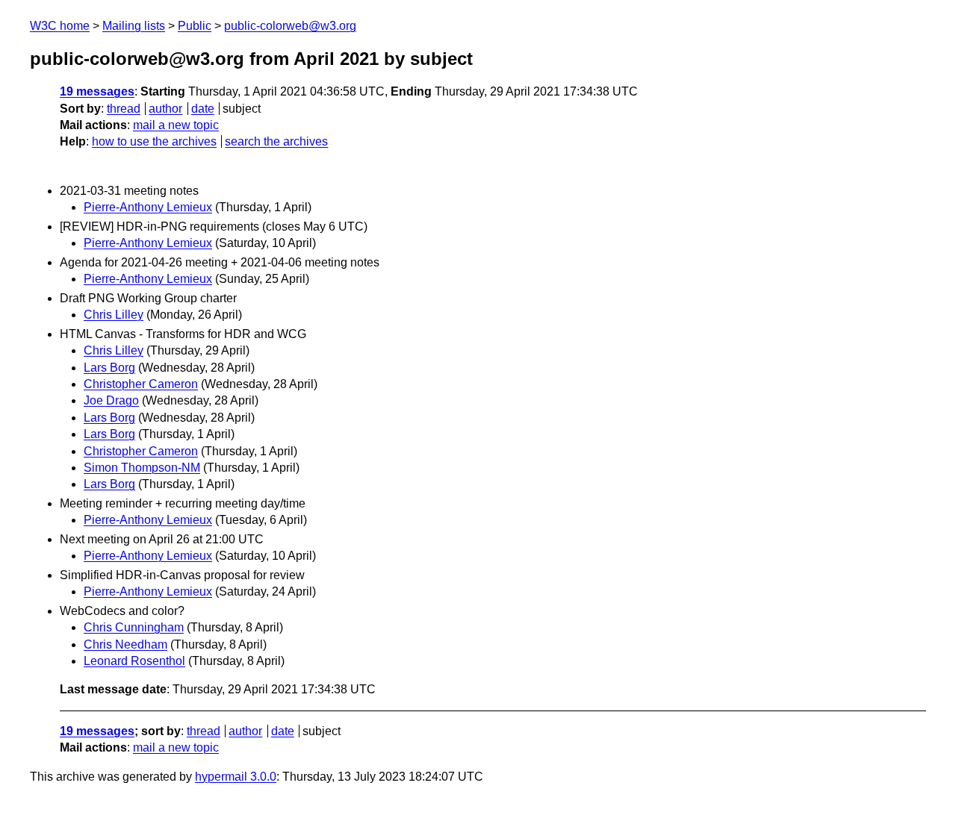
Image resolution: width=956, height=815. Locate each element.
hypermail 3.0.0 (235, 776)
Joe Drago (111, 400)
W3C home (60, 25)
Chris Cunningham (134, 627)
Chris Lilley (113, 314)
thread (123, 108)
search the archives (276, 141)
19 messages (97, 91)
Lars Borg (109, 367)
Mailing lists (133, 25)
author (165, 108)
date (202, 108)
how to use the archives (154, 141)
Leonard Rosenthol (134, 661)
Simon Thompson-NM (142, 467)
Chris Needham (125, 644)
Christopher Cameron (141, 384)
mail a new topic (176, 125)
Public (194, 25)
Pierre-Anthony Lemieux (148, 207)
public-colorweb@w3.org (290, 25)
